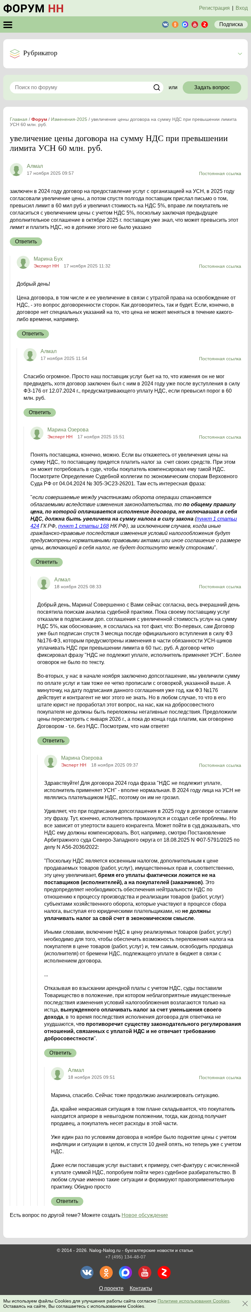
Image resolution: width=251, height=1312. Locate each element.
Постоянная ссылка (220, 173)
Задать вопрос (212, 87)
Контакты (141, 1288)
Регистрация (214, 8)
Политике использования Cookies (193, 1301)
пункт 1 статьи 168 (83, 526)
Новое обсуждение (145, 1215)
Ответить (26, 241)
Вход (242, 8)
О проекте (111, 1288)
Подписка (231, 24)
